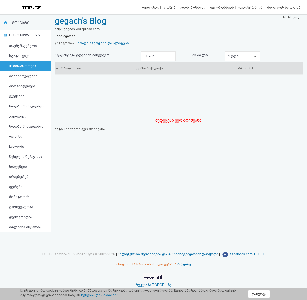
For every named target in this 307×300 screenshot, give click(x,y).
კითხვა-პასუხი (193, 7)
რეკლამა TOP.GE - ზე (153, 285)
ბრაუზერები (19, 177)
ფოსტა (170, 7)
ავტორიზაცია (222, 7)
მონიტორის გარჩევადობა (21, 202)
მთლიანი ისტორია (25, 227)
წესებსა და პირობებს (99, 295)
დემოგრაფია (20, 217)
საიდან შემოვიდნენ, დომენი (26, 131)
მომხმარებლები (23, 76)
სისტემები (18, 167)
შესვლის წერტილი (25, 157)
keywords (16, 146)
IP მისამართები (22, 66)
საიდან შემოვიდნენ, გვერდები (26, 111)
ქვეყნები (16, 96)
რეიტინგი (151, 7)
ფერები (16, 187)
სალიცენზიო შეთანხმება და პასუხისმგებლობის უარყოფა (168, 254)
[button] (158, 56)
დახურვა (259, 294)
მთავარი (20, 23)
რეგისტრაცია (250, 7)
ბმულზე (184, 264)
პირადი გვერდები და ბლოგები (102, 43)
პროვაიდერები (22, 86)
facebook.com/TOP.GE (247, 254)
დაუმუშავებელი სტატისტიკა (23, 51)
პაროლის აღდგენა (284, 7)
